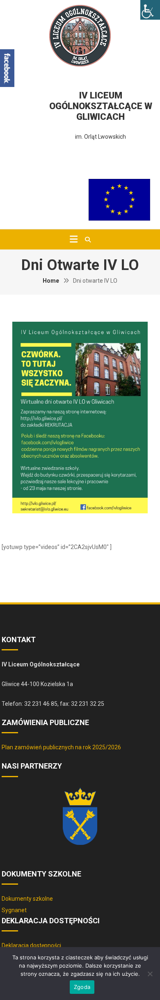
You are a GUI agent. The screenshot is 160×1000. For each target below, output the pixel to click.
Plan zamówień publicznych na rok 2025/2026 (61, 747)
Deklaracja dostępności (31, 945)
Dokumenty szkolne (27, 898)
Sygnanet (14, 910)
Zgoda (82, 987)
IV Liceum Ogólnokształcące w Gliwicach (100, 106)
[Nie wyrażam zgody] (150, 974)
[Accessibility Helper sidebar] (150, 10)
